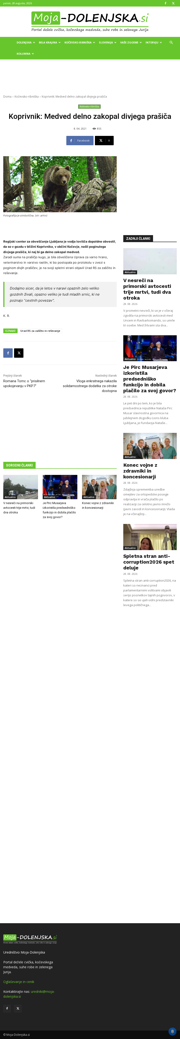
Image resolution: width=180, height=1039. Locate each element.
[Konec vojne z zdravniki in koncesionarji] (99, 487)
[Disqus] (60, 722)
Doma (7, 97)
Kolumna (23, 53)
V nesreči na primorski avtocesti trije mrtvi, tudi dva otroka (19, 507)
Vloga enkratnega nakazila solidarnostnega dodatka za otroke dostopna (90, 386)
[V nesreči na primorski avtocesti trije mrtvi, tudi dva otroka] (20, 487)
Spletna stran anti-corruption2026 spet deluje (148, 562)
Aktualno (10, 497)
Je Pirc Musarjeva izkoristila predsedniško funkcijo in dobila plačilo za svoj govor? (149, 378)
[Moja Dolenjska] (90, 21)
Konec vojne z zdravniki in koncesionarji (140, 471)
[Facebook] (165, 3)
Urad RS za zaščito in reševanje (40, 330)
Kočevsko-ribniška (78, 42)
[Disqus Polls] (60, 600)
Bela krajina (48, 42)
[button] (171, 42)
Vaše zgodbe (129, 42)
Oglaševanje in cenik (18, 981)
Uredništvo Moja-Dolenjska (24, 952)
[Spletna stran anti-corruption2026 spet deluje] (150, 537)
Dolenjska (24, 42)
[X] (173, 3)
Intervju (152, 42)
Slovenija (106, 42)
